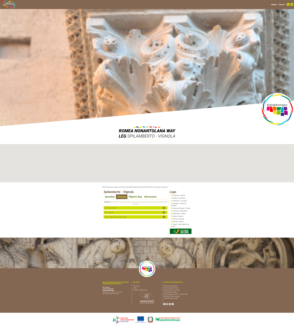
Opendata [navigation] (110, 196)
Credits (135, 288)
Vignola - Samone (177, 216)
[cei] (147, 298)
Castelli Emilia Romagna (170, 298)
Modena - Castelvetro (179, 198)
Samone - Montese (178, 219)
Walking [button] (274, 4)
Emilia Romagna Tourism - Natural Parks (175, 294)
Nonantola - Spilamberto (179, 211)
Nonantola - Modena (178, 195)
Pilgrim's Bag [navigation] (135, 196)
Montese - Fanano (178, 221)
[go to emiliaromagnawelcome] (180, 231)
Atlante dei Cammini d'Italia (171, 290)
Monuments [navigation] (150, 196)
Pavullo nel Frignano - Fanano (181, 208)
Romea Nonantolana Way (147, 131)
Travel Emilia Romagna (170, 292)
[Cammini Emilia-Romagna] (7, 4)
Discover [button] (282, 4)
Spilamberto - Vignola (179, 213)
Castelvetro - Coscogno (179, 201)
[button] (288, 4)
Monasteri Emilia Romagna (171, 296)
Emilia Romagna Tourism (171, 288)
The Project (136, 286)
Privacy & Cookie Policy (140, 290)
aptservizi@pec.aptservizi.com (112, 293)
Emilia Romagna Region (170, 286)
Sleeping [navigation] (121, 196)
